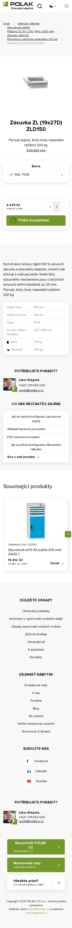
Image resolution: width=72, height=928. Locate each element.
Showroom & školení (36, 732)
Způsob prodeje (36, 634)
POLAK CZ (18, 4)
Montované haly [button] (27, 865)
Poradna (36, 701)
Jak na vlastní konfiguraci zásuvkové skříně (36, 419)
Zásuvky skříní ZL (18, 35)
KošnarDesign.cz (38, 909)
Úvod (6, 23)
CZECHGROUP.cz (36, 913)
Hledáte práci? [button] (29, 882)
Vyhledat (39, 6)
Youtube (41, 781)
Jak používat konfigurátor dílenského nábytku (36, 447)
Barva (36, 166)
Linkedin (41, 771)
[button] (52, 6)
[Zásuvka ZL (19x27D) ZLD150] (36, 85)
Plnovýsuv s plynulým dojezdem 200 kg (32, 39)
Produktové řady (36, 685)
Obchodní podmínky (36, 611)
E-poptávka (36, 650)
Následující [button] (68, 534)
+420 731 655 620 (32, 385)
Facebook (41, 761)
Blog (36, 708)
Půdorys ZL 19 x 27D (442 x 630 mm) (30, 31)
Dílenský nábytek (29, 23)
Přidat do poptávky (33, 220)
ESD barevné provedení (23, 437)
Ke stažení (36, 716)
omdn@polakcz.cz (31, 390)
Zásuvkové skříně (18, 27)
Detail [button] (54, 563)
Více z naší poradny (21, 457)
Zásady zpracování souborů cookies (36, 627)
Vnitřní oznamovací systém (36, 724)
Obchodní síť (36, 642)
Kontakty (36, 657)
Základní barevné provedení (26, 429)
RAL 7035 (22, 174)
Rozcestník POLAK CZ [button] (30, 847)
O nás (36, 693)
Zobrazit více (36, 150)
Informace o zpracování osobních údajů (36, 619)
